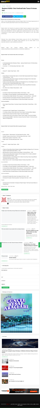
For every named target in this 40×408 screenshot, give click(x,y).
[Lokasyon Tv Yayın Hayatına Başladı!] (5, 367)
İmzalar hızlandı (12, 257)
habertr (21, 405)
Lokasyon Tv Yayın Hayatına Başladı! (16, 367)
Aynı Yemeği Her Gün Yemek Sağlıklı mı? (16, 381)
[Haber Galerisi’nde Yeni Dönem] (5, 374)
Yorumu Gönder (5, 287)
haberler (19, 404)
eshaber (37, 404)
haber (16, 404)
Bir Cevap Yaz (4, 189)
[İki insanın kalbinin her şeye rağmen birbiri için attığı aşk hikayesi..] (13, 234)
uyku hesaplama (24, 404)
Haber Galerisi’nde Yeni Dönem (15, 374)
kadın (18, 405)
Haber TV (5, 12)
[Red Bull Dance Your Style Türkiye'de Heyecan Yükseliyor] (12, 247)
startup (31, 404)
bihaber (28, 404)
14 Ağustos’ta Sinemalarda (14, 360)
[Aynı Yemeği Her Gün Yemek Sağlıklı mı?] (5, 381)
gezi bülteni (13, 404)
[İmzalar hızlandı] (5, 257)
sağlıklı (34, 404)
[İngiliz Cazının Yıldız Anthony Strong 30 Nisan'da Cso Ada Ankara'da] (14, 216)
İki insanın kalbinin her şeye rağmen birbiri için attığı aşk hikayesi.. (32, 232)
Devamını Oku (4, 226)
